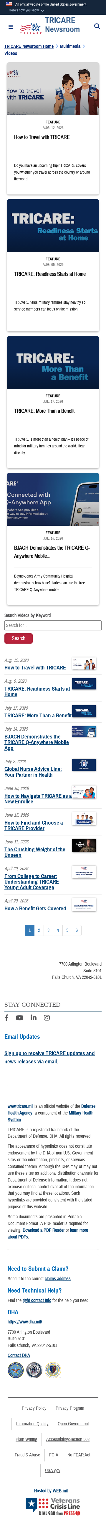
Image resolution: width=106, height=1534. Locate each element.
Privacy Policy (34, 1408)
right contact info (37, 1300)
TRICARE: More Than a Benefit (38, 715)
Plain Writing (26, 1439)
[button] (27, 11)
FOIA (53, 1455)
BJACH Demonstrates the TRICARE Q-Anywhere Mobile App (36, 742)
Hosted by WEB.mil (51, 1491)
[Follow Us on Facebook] (6, 1019)
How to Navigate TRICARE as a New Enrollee (38, 799)
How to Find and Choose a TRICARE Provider (33, 825)
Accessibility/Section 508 (68, 1439)
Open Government (73, 1424)
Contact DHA (19, 1355)
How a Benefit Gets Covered (35, 908)
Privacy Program (70, 1408)
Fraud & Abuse (27, 1455)
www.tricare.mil (20, 1106)
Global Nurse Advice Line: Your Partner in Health (33, 772)
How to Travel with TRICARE (35, 667)
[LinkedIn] (34, 1019)
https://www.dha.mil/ (25, 1322)
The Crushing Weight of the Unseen (34, 852)
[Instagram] (47, 1019)
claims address (58, 1279)
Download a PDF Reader (43, 1230)
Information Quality (32, 1424)
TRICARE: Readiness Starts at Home (37, 691)
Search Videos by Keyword (27, 615)
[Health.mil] (34, 1369)
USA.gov (52, 1470)
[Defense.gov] (16, 1369)
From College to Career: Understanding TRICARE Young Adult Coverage (31, 882)
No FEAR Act (78, 1455)
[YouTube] (19, 1019)
